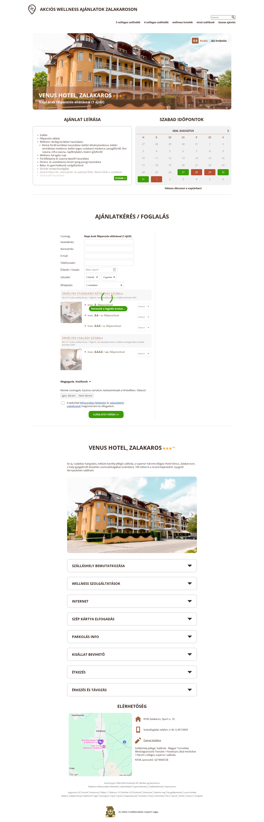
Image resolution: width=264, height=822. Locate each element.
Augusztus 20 (74, 792)
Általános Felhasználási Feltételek (103, 786)
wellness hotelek (182, 22)
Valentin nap (159, 792)
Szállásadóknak (156, 786)
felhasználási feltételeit (93, 403)
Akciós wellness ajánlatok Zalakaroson (88, 9)
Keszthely (159, 795)
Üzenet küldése (152, 740)
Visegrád (198, 795)
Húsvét (85, 792)
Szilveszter (147, 792)
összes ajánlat (227, 22)
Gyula (119, 795)
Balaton (65, 795)
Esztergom (104, 795)
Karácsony (94, 792)
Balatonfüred (76, 795)
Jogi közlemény (140, 786)
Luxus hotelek (189, 792)
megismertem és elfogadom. (97, 406)
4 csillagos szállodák (156, 22)
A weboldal (73, 403)
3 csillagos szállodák (128, 22)
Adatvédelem (126, 786)
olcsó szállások (205, 22)
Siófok (182, 795)
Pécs (168, 795)
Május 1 (104, 792)
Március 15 (114, 792)
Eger (96, 795)
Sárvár (174, 795)
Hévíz (151, 795)
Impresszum (170, 786)
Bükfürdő (88, 795)
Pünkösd (137, 792)
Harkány (143, 795)
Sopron (189, 795)
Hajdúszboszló (130, 795)
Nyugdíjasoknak (174, 792)
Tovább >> (120, 178)
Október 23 (126, 792)
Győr (113, 795)
